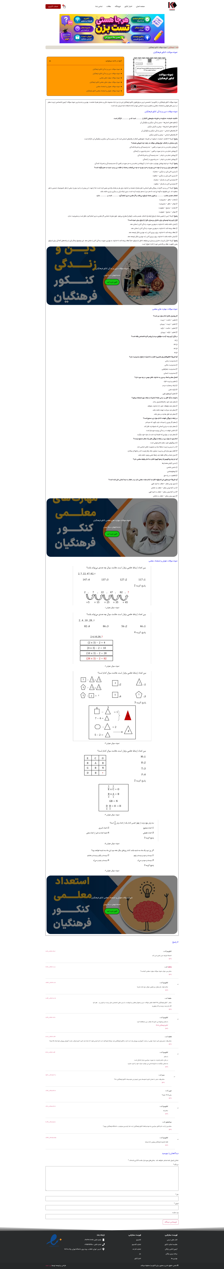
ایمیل (176, 1203)
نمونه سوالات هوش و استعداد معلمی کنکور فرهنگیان (103, 91)
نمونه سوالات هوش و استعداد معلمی (108, 86)
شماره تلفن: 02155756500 (92, 1244)
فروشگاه (118, 6)
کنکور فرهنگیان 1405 (162, 1025)
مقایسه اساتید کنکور (171, 1244)
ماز (140, 1254)
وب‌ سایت (175, 1212)
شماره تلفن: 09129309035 (92, 1239)
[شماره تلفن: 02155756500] (103, 1244)
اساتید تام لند (136, 1249)
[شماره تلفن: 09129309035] (103, 1240)
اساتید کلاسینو (136, 1244)
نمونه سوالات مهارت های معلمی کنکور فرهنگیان (105, 82)
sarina (170, 967)
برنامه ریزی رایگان (171, 1254)
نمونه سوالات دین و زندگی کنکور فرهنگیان (106, 69)
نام (177, 1194)
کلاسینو (138, 1239)
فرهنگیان (171, 47)
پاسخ (170, 959)
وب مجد (48, 1265)
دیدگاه (176, 1164)
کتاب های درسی (172, 1239)
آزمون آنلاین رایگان (171, 1249)
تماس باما (99, 6)
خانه (177, 47)
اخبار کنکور (128, 6)
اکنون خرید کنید (112, 282)
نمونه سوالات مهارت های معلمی (110, 78)
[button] (50, 61)
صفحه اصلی (140, 6)
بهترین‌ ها (174, 1258)
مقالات (108, 6)
